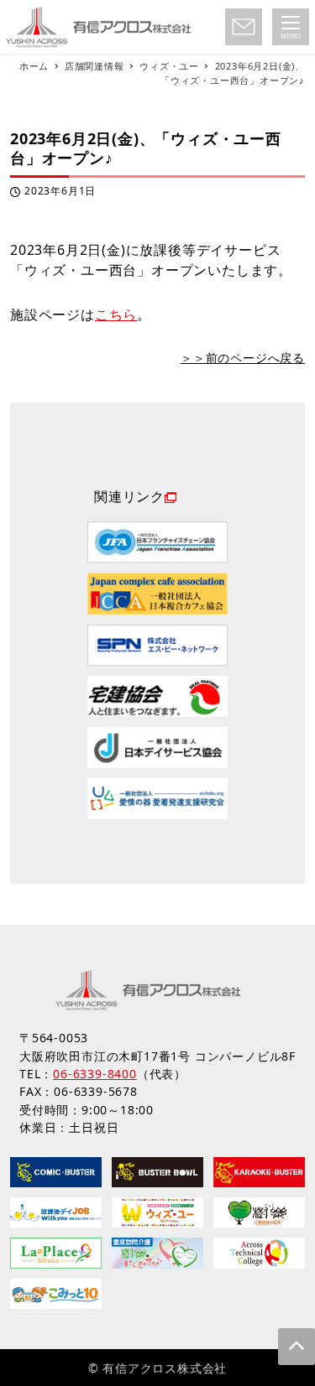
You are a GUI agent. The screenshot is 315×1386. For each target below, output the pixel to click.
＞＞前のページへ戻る (243, 358)
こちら (116, 314)
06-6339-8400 (95, 1074)
